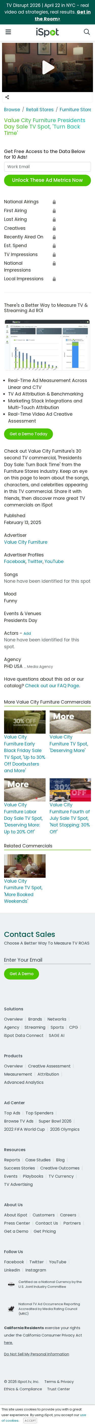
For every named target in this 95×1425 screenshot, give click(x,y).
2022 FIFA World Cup (24, 1129)
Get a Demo (16, 1231)
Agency (11, 1027)
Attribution (48, 1074)
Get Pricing (45, 1231)
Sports (57, 1027)
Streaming (35, 1027)
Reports (12, 1160)
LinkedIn (12, 1270)
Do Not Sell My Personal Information (36, 1354)
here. (8, 1342)
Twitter (35, 561)
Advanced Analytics (24, 1082)
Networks (56, 1019)
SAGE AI (56, 1035)
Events (10, 1176)
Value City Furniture (25, 542)
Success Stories (19, 1168)
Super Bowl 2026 (55, 1121)
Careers (68, 1215)
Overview (13, 1019)
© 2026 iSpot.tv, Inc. (21, 1381)
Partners (72, 1223)
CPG (73, 1027)
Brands (35, 1019)
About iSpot (15, 1215)
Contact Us (46, 1223)
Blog (60, 1160)
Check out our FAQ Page (52, 686)
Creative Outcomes (60, 1168)
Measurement (18, 1074)
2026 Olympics (65, 1129)
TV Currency (61, 1176)
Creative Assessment (49, 1066)
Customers (44, 1215)
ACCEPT (30, 1421)
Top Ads (12, 1113)
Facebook (15, 561)
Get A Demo (21, 974)
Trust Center (58, 1389)
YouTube (54, 561)
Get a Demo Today (28, 434)
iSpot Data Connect (24, 1035)
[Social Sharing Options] (7, 97)
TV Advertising (18, 1184)
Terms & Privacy (59, 1381)
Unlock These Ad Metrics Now (47, 180)
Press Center (17, 1223)
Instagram (35, 1270)
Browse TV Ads (18, 1121)
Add (27, 633)
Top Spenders (39, 1113)
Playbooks (33, 1176)
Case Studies (38, 1160)
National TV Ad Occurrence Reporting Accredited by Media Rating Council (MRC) (49, 1309)
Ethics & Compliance (23, 1389)
